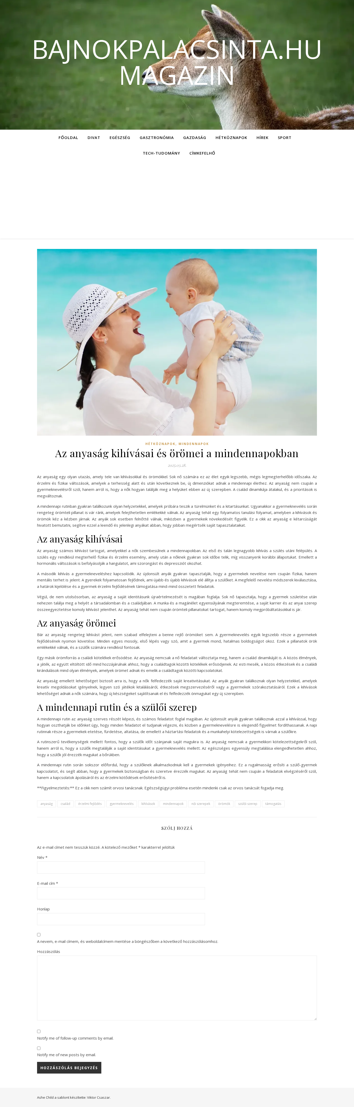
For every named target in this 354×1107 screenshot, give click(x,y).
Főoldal (68, 137)
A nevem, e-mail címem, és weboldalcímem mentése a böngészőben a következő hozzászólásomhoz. (127, 941)
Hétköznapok (231, 137)
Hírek (262, 137)
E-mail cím (47, 883)
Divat (94, 137)
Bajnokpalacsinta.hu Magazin (177, 62)
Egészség (120, 137)
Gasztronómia (157, 137)
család (65, 804)
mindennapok (173, 804)
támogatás (273, 804)
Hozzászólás (48, 951)
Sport (285, 137)
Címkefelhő (202, 153)
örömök (224, 804)
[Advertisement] (177, 199)
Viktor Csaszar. (99, 1097)
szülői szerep (247, 804)
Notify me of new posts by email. (66, 1054)
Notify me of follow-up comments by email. (75, 1038)
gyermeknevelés (121, 804)
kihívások (148, 804)
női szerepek (201, 804)
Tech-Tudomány (161, 153)
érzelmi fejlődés (90, 804)
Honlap (43, 908)
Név (42, 857)
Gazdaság (194, 137)
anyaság (46, 804)
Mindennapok (194, 444)
